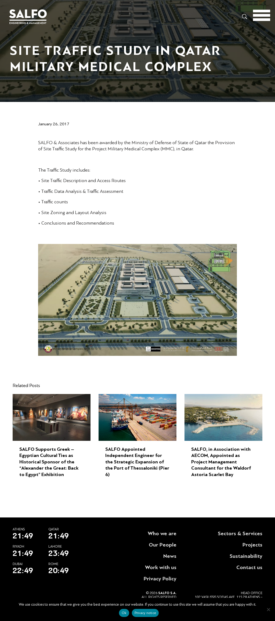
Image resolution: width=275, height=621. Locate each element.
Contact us (249, 567)
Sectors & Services (240, 533)
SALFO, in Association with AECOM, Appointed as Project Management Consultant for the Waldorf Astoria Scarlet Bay (221, 462)
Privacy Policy (160, 579)
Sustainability (246, 556)
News (169, 556)
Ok (124, 613)
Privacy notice (145, 613)
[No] (268, 609)
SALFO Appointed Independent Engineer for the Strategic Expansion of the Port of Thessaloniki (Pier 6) (137, 462)
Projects (252, 545)
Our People (162, 545)
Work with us (160, 567)
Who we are (162, 533)
